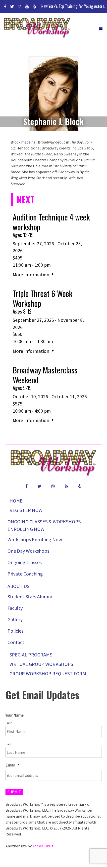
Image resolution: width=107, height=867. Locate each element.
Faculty (15, 608)
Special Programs (30, 654)
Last (9, 744)
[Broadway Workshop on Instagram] (19, 6)
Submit (14, 791)
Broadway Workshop (37, 28)
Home (16, 501)
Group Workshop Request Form (47, 673)
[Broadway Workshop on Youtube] (27, 6)
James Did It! (43, 845)
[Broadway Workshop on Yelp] (34, 6)
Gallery (15, 619)
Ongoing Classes (24, 562)
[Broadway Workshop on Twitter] (12, 6)
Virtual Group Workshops (41, 664)
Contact (15, 642)
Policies (15, 631)
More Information (31, 275)
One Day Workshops (28, 551)
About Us (18, 586)
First (9, 723)
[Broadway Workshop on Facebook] (5, 6)
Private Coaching (25, 574)
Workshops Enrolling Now (34, 539)
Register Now (26, 510)
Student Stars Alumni (29, 596)
